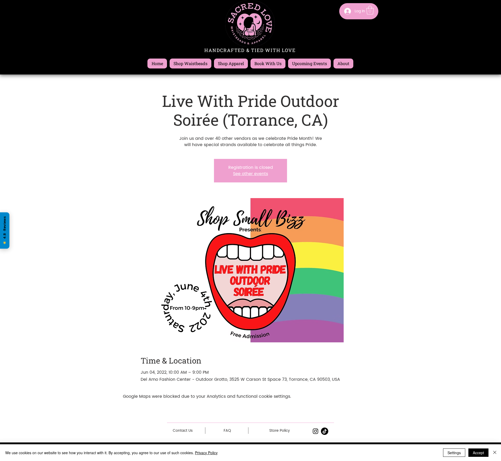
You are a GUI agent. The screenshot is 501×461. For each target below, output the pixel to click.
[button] (370, 10)
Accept (478, 452)
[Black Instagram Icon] (315, 431)
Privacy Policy (206, 452)
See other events (250, 173)
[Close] (495, 452)
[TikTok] (324, 431)
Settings (454, 452)
